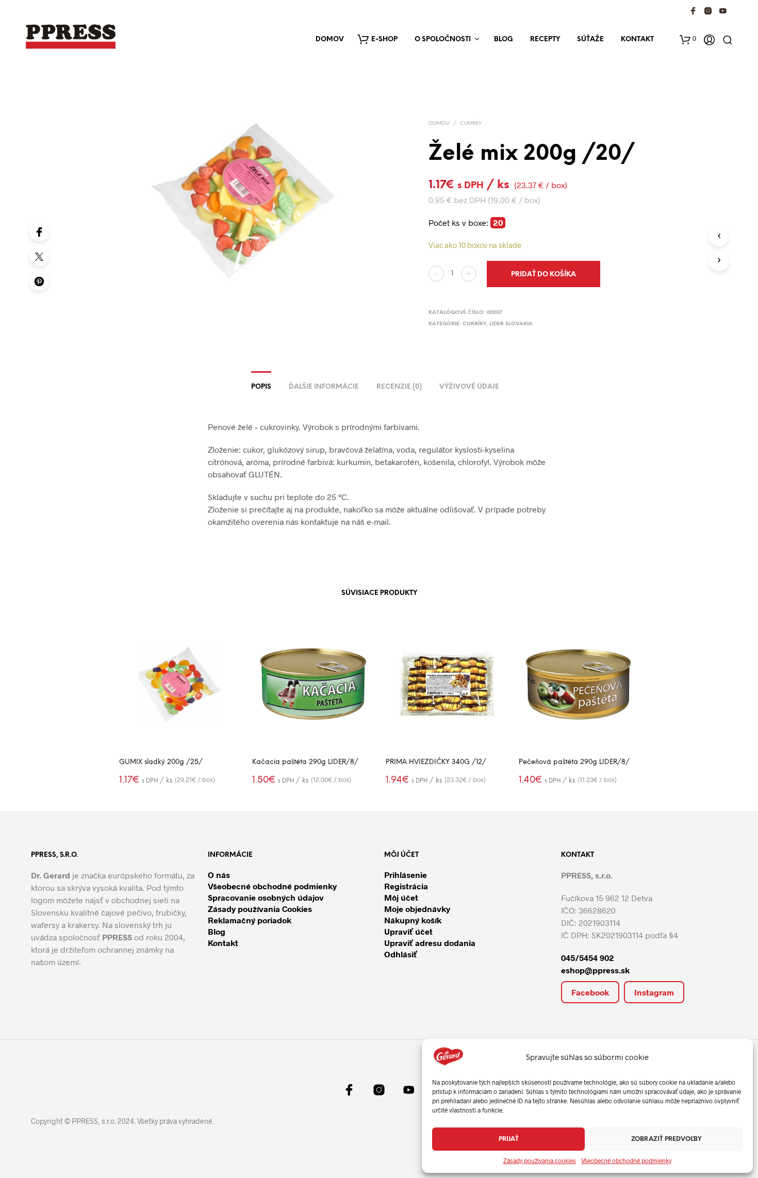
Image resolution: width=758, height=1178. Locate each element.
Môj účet (401, 897)
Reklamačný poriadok (249, 920)
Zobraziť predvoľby (666, 1139)
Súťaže (590, 39)
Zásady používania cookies (539, 1160)
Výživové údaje (469, 387)
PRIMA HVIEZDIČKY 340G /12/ (436, 762)
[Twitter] (39, 256)
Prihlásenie (405, 875)
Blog (503, 39)
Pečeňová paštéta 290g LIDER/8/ (574, 762)
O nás (219, 875)
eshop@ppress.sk (595, 970)
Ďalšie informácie (324, 387)
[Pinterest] (39, 281)
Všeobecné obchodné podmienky (626, 1160)
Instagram (654, 992)
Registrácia (406, 886)
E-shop (384, 39)
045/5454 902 (587, 958)
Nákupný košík (412, 920)
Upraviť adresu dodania (429, 943)
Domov (330, 39)
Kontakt (637, 39)
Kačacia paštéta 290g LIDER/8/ (305, 762)
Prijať (509, 1139)
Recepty (545, 39)
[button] (688, 38)
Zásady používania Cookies (260, 909)
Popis (261, 387)
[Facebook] (39, 231)
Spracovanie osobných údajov (266, 897)
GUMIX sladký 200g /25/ (161, 762)
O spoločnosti (443, 39)
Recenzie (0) (399, 387)
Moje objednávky (417, 909)
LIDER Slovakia (511, 324)
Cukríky (471, 123)
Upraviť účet (408, 931)
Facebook (590, 992)
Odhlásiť (400, 954)
